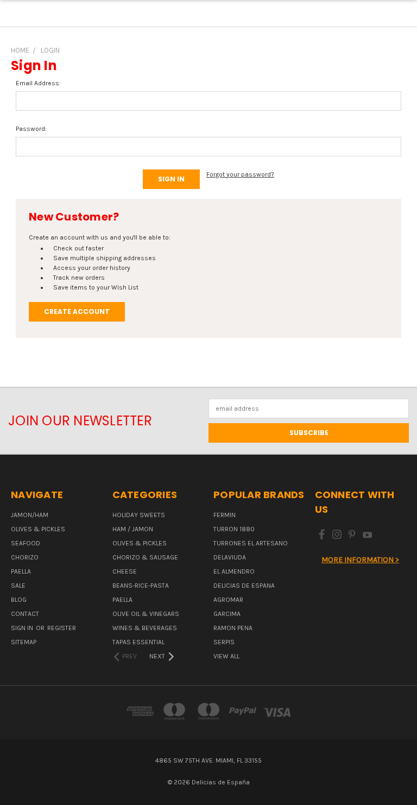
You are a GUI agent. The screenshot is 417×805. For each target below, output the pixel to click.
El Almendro (234, 571)
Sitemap (23, 642)
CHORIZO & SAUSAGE (145, 557)
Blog (19, 599)
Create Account (77, 311)
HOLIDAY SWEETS (138, 515)
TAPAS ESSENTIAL (138, 642)
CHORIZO (25, 557)
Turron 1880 (234, 529)
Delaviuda (229, 557)
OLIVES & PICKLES (38, 529)
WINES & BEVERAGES (144, 628)
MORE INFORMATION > (360, 559)
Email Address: (38, 83)
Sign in (23, 628)
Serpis (224, 642)
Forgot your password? (240, 174)
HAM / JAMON (132, 529)
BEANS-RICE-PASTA (140, 585)
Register (61, 628)
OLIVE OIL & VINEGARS (145, 614)
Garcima (227, 614)
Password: (31, 129)
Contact (25, 614)
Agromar (228, 599)
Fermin (224, 515)
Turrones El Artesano (250, 543)
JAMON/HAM (29, 515)
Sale (18, 585)
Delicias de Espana (244, 585)
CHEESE (124, 571)
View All (226, 656)
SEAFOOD (25, 543)
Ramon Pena (232, 628)
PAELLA (21, 571)
